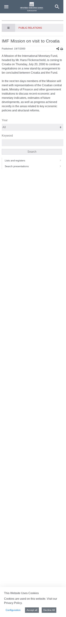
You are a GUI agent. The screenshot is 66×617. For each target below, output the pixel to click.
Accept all (32, 610)
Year (5, 120)
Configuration (13, 610)
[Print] (61, 48)
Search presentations (17, 166)
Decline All (49, 610)
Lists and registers (15, 160)
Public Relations (30, 27)
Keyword (7, 135)
